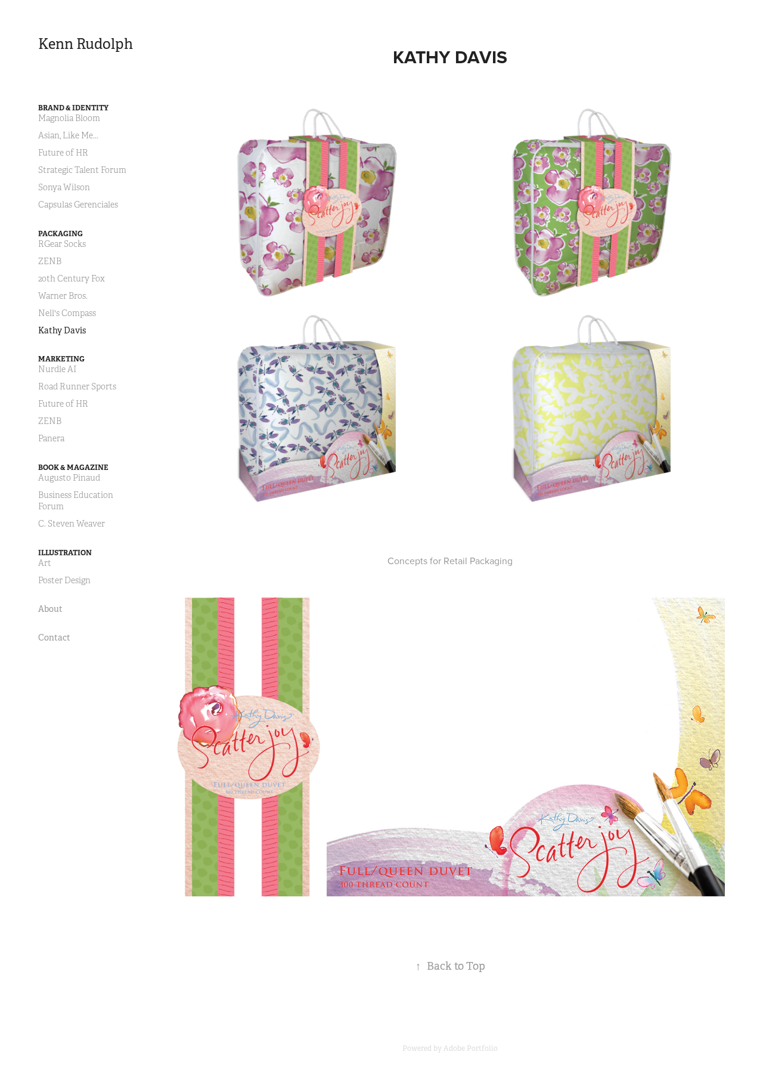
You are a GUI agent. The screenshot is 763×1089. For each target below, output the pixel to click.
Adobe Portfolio (470, 1048)
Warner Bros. (63, 296)
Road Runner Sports (77, 387)
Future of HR (63, 153)
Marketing (61, 359)
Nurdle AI (57, 369)
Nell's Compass (67, 313)
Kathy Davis (62, 330)
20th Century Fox (71, 279)
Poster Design (64, 581)
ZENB (49, 261)
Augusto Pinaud (69, 478)
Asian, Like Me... (68, 136)
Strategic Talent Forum (82, 170)
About (50, 609)
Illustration (65, 553)
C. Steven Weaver (71, 524)
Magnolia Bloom (69, 118)
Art (44, 563)
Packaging (60, 234)
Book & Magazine (73, 467)
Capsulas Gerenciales (78, 205)
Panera (51, 439)
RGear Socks (62, 244)
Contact (54, 637)
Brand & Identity (73, 108)
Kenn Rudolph (85, 44)
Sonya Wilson (64, 187)
